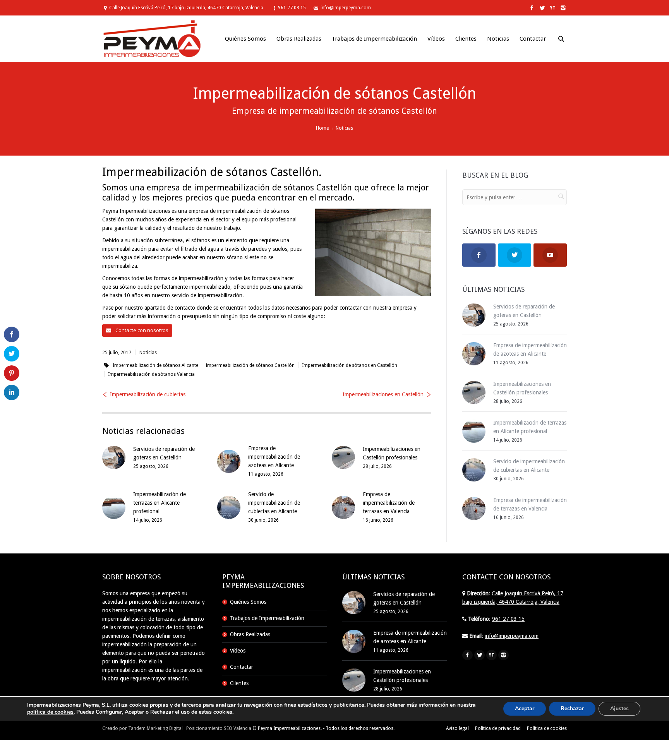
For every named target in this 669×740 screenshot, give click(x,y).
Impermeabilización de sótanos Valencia (151, 374)
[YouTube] (551, 8)
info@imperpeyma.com (346, 7)
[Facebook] (531, 8)
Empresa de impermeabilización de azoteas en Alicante (274, 456)
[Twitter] (541, 8)
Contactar (241, 667)
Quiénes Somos (248, 602)
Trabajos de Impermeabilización (267, 618)
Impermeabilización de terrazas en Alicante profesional (159, 502)
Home (322, 128)
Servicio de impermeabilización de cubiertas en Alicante (274, 502)
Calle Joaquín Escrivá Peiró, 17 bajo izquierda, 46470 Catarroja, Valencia (186, 7)
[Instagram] (562, 8)
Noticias (344, 128)
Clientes (239, 683)
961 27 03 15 (292, 7)
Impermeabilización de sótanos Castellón (250, 365)
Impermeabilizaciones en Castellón (383, 394)
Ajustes (619, 708)
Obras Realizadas (250, 634)
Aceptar (524, 708)
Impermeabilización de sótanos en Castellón (349, 365)
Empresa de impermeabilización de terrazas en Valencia (389, 502)
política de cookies (50, 712)
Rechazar (572, 708)
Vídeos (237, 651)
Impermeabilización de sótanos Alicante (155, 365)
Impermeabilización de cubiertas (147, 394)
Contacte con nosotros (141, 330)
